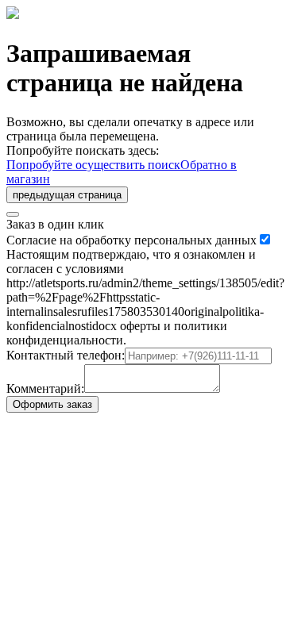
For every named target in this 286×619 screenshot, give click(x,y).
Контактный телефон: (65, 355)
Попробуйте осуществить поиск (93, 164)
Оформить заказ (52, 404)
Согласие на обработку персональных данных (131, 240)
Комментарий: (45, 388)
